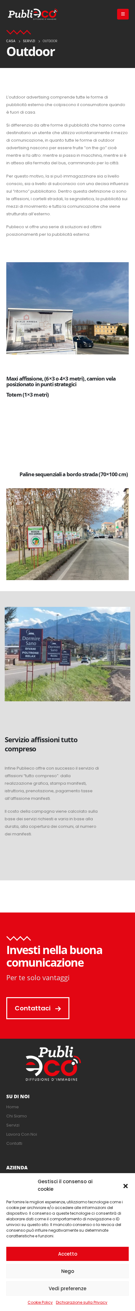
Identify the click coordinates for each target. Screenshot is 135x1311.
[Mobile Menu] (123, 14)
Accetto (67, 1254)
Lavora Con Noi (21, 1134)
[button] (125, 1185)
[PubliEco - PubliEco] (33, 14)
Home (12, 1107)
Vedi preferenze (67, 1288)
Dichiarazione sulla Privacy (81, 1302)
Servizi (12, 1125)
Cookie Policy (40, 1302)
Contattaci (33, 1008)
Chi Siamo (16, 1116)
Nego (67, 1271)
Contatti (14, 1143)
